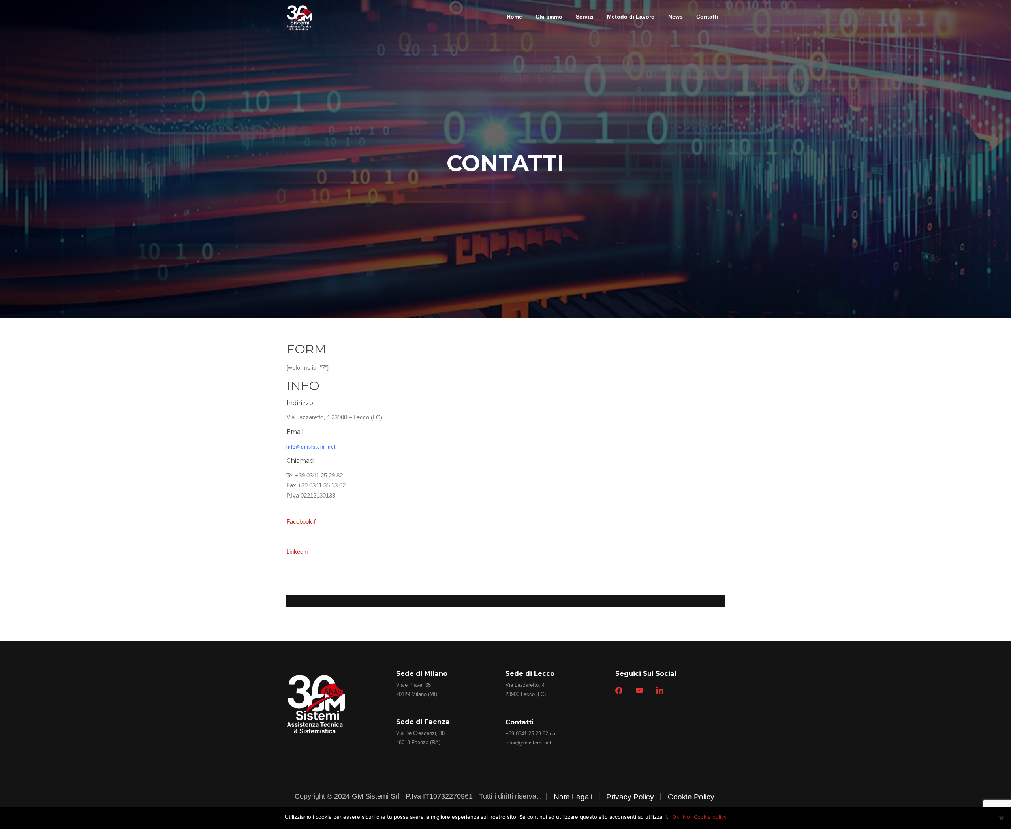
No (686, 817)
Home (514, 16)
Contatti (707, 16)
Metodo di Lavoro (631, 16)
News (675, 16)
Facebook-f (301, 521)
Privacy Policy (630, 797)
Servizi (585, 16)
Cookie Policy (691, 797)
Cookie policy (710, 817)
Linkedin (297, 551)
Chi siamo (549, 16)
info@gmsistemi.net (528, 743)
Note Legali (573, 797)
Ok (675, 817)
